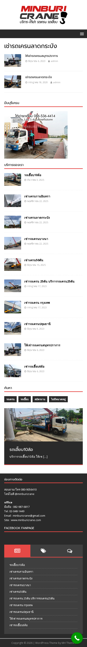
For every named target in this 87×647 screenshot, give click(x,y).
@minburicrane (24, 494)
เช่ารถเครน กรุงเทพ (37, 303)
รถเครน (10, 399)
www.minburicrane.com (26, 520)
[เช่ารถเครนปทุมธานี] (12, 332)
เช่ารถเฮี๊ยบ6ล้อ (34, 366)
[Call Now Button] (77, 638)
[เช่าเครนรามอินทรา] (12, 205)
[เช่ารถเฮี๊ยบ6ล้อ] (12, 375)
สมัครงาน (40, 399)
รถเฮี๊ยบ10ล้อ (32, 175)
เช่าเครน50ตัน (33, 260)
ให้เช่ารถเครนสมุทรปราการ (41, 56)
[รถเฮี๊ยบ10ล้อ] (12, 183)
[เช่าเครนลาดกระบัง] (12, 226)
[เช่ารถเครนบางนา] (12, 247)
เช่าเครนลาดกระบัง (37, 217)
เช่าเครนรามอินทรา (37, 196)
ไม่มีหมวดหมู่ (58, 399)
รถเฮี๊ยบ (24, 399)
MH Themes (69, 643)
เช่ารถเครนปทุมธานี (37, 324)
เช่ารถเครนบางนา (36, 239)
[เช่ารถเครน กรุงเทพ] (12, 311)
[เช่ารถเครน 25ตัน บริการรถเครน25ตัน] (12, 290)
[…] (45, 457)
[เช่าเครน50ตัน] (12, 268)
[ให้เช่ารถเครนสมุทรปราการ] (12, 354)
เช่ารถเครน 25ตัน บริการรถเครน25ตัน (49, 281)
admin (54, 61)
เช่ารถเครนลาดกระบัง (38, 77)
